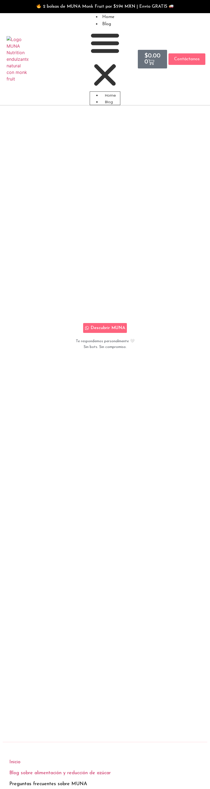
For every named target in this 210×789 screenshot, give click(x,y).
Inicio (15, 762)
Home (108, 17)
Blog (106, 24)
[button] (105, 59)
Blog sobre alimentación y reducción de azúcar (60, 773)
